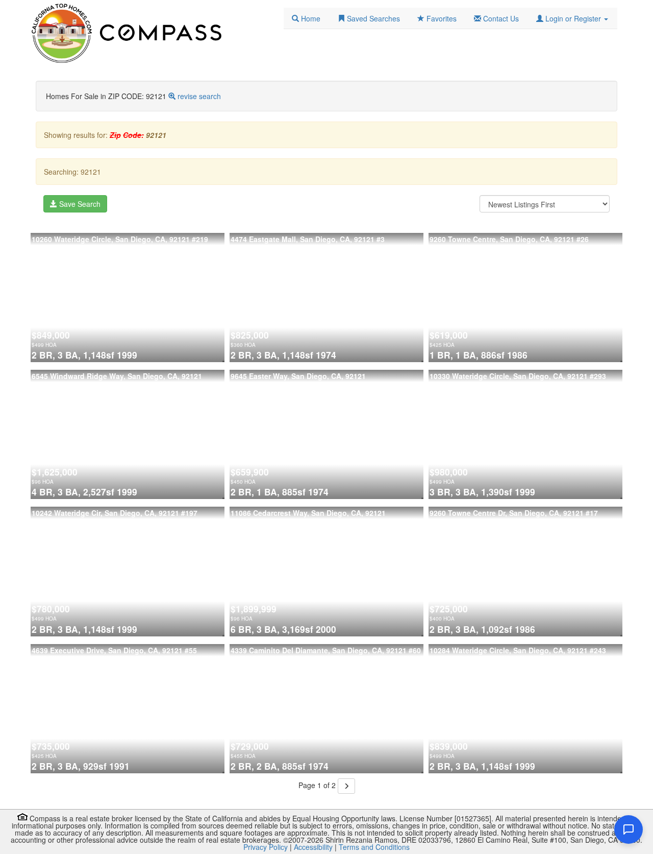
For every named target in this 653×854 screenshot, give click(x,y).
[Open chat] (628, 829)
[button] (572, 18)
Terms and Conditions (374, 847)
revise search (199, 96)
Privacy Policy (265, 847)
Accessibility (313, 847)
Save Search (79, 204)
